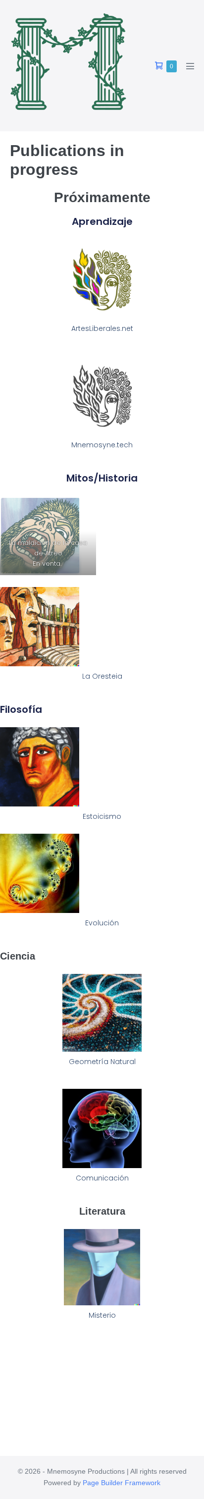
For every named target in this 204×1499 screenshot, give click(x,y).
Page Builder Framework (121, 1483)
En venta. (48, 563)
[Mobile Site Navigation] (190, 66)
